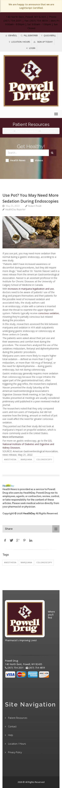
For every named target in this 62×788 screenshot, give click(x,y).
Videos (39, 160)
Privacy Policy (14, 752)
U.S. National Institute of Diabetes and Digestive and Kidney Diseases (28, 444)
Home (9, 131)
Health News (17, 160)
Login (32, 48)
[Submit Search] (52, 152)
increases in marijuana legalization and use (31, 288)
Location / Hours (20, 41)
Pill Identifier (30, 35)
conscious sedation (48, 313)
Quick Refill (49, 35)
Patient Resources (27, 131)
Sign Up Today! (45, 41)
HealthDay (29, 513)
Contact (12, 726)
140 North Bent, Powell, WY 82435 (26, 16)
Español (12, 35)
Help (10, 735)
